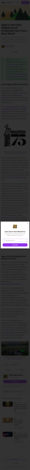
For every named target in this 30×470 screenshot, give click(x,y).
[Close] (27, 223)
